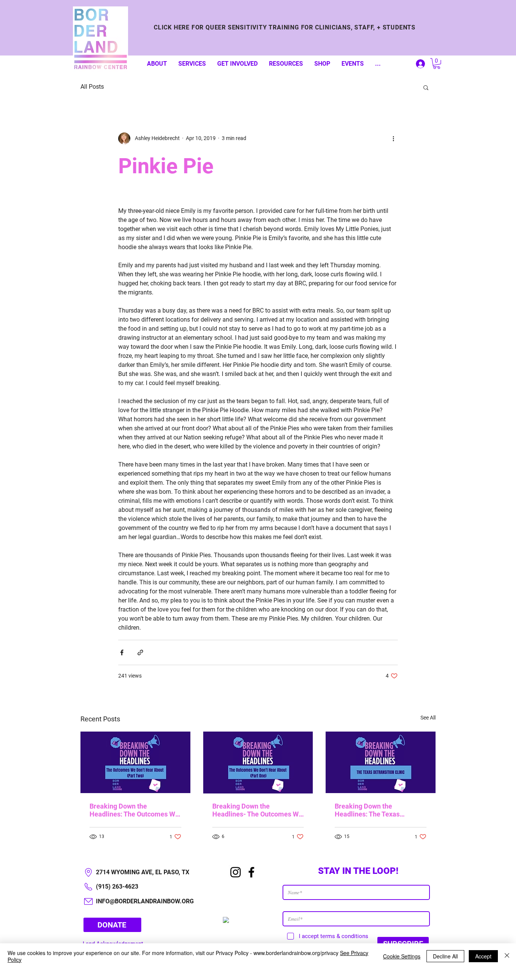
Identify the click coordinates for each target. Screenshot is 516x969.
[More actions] (393, 138)
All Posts (92, 86)
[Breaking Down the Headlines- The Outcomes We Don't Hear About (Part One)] (258, 762)
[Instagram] (236, 872)
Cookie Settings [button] (401, 956)
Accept (483, 956)
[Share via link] (140, 652)
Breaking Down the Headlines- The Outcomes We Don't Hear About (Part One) (257, 810)
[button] (436, 63)
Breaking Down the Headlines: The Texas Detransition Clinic (367, 810)
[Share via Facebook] (121, 652)
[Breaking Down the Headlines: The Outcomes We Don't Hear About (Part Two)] (135, 762)
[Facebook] (251, 872)
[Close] (506, 956)
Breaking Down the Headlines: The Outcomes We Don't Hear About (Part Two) (134, 810)
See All (428, 718)
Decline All (445, 956)
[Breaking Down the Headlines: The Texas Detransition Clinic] (381, 762)
